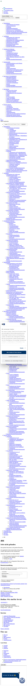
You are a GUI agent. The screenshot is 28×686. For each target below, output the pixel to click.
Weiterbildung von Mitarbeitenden (17, 156)
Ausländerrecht (12, 453)
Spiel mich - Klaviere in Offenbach (17, 297)
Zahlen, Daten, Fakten (14, 275)
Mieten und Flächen (13, 276)
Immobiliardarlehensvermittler (16, 461)
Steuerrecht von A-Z (13, 499)
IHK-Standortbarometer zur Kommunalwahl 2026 (15, 265)
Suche (11, 16)
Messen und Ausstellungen (12, 100)
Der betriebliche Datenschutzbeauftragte (18, 483)
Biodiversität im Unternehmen (16, 281)
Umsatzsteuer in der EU (14, 502)
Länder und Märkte (10, 98)
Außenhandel (12, 131)
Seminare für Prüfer (13, 206)
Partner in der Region (14, 273)
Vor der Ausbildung (13, 178)
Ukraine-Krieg (12, 413)
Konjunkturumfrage (13, 267)
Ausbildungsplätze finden (15, 177)
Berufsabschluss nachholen (12, 44)
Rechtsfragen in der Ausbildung (16, 447)
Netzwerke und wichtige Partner (16, 408)
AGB (4, 652)
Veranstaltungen (8, 8)
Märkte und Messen (13, 462)
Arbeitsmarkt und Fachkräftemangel (17, 152)
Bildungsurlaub (12, 147)
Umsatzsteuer (12, 382)
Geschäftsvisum (12, 370)
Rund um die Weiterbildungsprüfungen (18, 162)
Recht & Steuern (7, 435)
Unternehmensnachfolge (11, 54)
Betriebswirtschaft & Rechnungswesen (18, 133)
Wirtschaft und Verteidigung (12, 55)
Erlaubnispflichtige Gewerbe (15, 456)
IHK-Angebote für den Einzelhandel (17, 301)
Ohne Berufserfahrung (14, 211)
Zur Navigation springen (18, 583)
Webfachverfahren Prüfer (15, 208)
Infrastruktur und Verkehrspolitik (16, 288)
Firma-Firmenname (13, 508)
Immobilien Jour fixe (14, 277)
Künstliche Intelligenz (11, 78)
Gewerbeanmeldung (13, 226)
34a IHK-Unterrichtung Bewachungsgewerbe (16, 32)
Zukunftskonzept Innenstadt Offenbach (18, 307)
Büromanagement (13, 134)
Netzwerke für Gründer (14, 228)
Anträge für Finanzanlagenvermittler (17, 521)
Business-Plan (12, 224)
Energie (8, 84)
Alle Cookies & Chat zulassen (14, 352)
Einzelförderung (13, 430)
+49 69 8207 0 (4, 602)
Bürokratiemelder (10, 64)
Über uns (5, 11)
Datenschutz (6, 653)
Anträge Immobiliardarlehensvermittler (18, 525)
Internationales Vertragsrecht (15, 381)
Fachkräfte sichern (9, 10)
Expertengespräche (13, 242)
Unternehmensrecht (10, 112)
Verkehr (8, 67)
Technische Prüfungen (14, 195)
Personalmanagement (14, 143)
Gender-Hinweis (7, 657)
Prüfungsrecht (12, 199)
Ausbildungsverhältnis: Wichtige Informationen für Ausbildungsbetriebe (18, 185)
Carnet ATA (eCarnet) (14, 368)
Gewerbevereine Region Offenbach (17, 294)
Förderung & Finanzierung (12, 80)
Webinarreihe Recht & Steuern (13, 115)
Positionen (17, 33)
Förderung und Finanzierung (12, 99)
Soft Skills (11, 144)
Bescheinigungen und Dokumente (14, 93)
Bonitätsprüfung (13, 419)
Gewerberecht (9, 107)
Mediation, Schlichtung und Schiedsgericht (15, 511)
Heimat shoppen (13, 295)
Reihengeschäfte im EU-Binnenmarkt (17, 395)
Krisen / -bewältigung (14, 244)
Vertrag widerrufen (5, 628)
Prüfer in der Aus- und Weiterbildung (14, 31)
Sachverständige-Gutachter (15, 463)
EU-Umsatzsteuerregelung (15, 392)
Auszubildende (12, 130)
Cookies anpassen (13, 356)
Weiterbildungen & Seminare (12, 24)
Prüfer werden (12, 205)
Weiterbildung (6, 126)
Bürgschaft (11, 237)
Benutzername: (5, 573)
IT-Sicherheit (12, 484)
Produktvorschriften (10, 85)
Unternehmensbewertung (15, 254)
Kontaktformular (4, 562)
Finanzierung (9, 51)
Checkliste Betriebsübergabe (15, 251)
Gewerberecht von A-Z (14, 452)
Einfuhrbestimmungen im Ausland (17, 379)
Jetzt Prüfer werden (13, 165)
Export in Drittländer (14, 374)
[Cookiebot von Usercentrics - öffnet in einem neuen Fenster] (20, 324)
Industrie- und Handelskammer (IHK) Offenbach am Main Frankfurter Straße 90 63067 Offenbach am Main (9, 594)
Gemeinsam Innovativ (11, 81)
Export (7, 94)
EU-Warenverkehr (10, 97)
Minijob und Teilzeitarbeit (15, 444)
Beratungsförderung (13, 241)
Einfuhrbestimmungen (14, 387)
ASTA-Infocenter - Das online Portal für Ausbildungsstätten (17, 189)
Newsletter (5, 13)
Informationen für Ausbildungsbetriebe (15, 40)
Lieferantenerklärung (14, 375)
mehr (21, 33)
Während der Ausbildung (15, 179)
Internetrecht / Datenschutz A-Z (16, 471)
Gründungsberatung (10, 50)
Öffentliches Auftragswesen (15, 245)
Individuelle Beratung (11, 77)
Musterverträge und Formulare (13, 109)
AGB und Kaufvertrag (14, 488)
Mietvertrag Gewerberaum (15, 492)
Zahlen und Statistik (13, 231)
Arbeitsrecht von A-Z (14, 437)
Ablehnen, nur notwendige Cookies (14, 360)
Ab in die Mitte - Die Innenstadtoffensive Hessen (15, 299)
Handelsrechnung (13, 369)
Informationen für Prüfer (11, 42)
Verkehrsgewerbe (13, 286)
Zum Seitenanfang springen (7, 583)
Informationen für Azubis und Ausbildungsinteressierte (13, 38)
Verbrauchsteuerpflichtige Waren (16, 391)
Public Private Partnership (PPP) (16, 421)
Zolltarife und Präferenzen (15, 378)
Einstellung (11, 441)
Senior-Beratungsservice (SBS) (16, 246)
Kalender (8, 33)
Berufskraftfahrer (13, 166)
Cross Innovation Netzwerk (15, 320)
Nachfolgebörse (12, 250)
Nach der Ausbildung (14, 180)
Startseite (22, 556)
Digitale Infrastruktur (11, 68)
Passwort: (4, 575)
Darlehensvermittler (13, 454)
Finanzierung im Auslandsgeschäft (17, 418)
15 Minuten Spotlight (11, 91)
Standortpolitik (6, 262)
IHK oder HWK (13, 459)
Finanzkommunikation (14, 235)
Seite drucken (6, 587)
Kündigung (11, 443)
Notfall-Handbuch (13, 253)
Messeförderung (13, 427)
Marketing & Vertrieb (14, 142)
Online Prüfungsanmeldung (15, 196)
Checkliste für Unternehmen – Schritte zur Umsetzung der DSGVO (18, 481)
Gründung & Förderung (8, 220)
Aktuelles (12, 33)
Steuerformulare (12, 496)
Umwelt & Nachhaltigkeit (12, 82)
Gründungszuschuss (13, 227)
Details (21, 348)
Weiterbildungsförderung (12, 28)
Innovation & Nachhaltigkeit (9, 76)
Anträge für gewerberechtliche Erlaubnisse (16, 113)
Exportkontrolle (12, 377)
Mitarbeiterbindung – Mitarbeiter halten (18, 155)
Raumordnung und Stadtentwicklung (14, 69)
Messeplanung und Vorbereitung (16, 431)
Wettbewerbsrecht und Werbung (16, 515)
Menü (2, 119)
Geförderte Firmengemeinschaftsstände (18, 428)
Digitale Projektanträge (14, 197)
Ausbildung (6, 173)
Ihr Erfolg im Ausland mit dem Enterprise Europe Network (16, 406)
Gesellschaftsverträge (14, 490)
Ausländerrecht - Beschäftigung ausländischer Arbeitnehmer (16, 440)
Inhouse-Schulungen (11, 25)
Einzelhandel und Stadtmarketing (13, 71)
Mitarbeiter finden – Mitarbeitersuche (17, 153)
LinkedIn (5, 645)
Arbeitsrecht (9, 106)
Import (7, 95)
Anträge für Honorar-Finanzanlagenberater (14, 523)
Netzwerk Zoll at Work (11, 90)
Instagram (5, 648)
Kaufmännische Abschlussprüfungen (17, 193)
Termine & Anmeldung (14, 164)
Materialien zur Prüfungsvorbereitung (17, 200)
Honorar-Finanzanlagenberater (16, 458)
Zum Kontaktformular (6, 610)
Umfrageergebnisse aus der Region (14, 63)
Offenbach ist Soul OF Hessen (16, 302)
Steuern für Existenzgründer (15, 501)
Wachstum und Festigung (12, 53)
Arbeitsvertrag (12, 489)
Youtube (5, 647)
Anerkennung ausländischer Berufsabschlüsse (15, 215)
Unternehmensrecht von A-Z (15, 506)
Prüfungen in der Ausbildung (12, 41)
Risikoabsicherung (13, 417)
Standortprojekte (10, 72)
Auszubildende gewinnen (15, 187)
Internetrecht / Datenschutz (12, 108)
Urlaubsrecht (12, 448)
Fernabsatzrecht (12, 479)
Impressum (5, 650)
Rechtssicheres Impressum (15, 475)
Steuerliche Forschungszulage (16, 316)
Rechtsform (11, 230)
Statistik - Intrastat (13, 394)
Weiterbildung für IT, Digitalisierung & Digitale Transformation (18, 140)
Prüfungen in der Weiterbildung (13, 29)
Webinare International (14, 412)
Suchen (17, 17)
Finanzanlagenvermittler (14, 457)
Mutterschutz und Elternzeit (15, 445)
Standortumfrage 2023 (14, 268)
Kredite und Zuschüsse (14, 236)
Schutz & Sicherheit (13, 146)
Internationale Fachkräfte (14, 157)
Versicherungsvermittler (14, 465)
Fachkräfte (8, 27)
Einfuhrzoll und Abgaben (15, 386)
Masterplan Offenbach (14, 306)
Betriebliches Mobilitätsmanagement (17, 285)
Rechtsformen (12, 507)
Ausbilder (11, 129)
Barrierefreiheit (6, 655)
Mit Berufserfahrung (13, 213)
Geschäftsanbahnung (14, 401)
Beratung (11, 223)
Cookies (5, 654)
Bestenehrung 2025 (10, 45)
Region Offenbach (10, 66)
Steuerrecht (8, 111)
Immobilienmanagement (14, 138)
